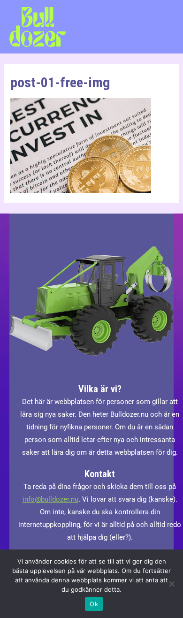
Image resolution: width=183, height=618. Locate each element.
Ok (94, 604)
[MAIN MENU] (164, 27)
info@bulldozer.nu (50, 499)
